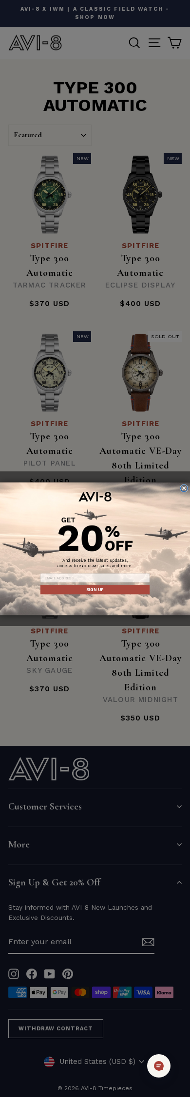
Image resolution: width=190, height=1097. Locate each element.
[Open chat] (159, 1066)
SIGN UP (95, 589)
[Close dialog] (184, 488)
